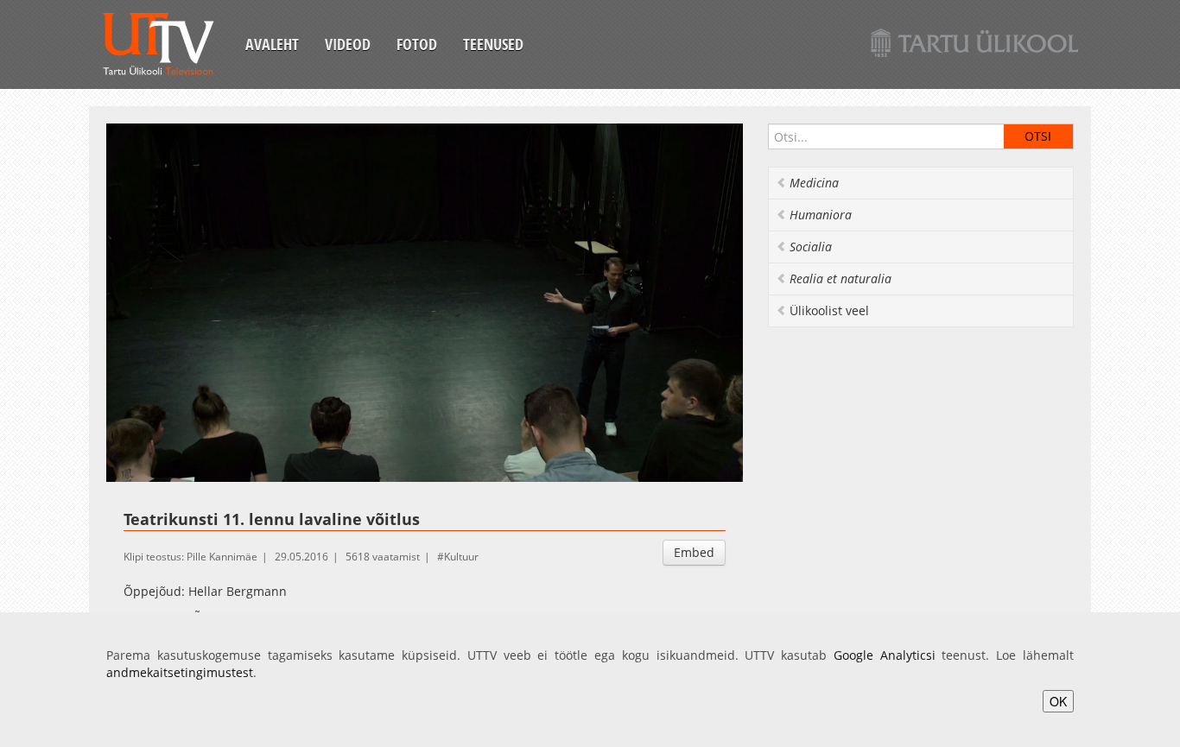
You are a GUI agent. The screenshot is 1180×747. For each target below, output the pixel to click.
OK (1058, 701)
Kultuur (461, 556)
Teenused (493, 44)
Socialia (811, 246)
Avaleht (272, 44)
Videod (348, 44)
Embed (694, 552)
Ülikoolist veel (829, 310)
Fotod (417, 44)
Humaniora (821, 214)
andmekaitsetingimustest (179, 672)
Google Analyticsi (885, 655)
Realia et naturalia (840, 278)
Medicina (814, 182)
